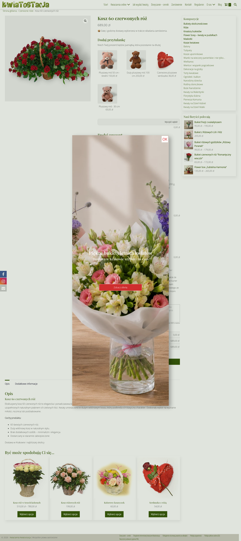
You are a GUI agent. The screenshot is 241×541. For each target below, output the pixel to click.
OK (164, 139)
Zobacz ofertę (120, 287)
